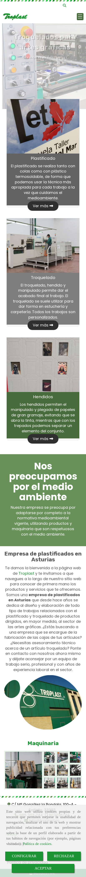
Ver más (41, 205)
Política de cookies (37, 844)
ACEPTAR (43, 868)
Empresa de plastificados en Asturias (43, 557)
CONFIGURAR (24, 856)
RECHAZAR (64, 856)
